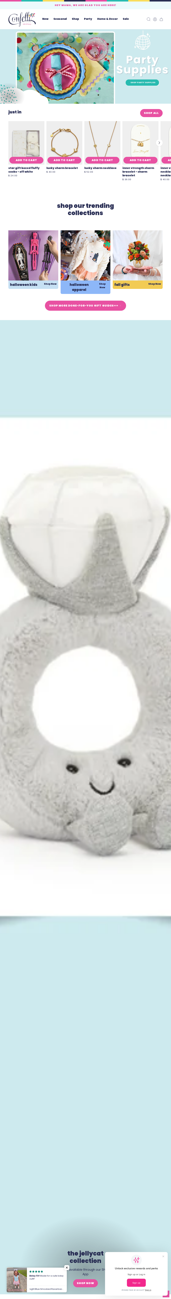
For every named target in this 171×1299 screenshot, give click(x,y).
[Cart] (161, 19)
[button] (60, 19)
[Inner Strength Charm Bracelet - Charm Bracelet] (140, 143)
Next (159, 142)
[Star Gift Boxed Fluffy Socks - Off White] (26, 143)
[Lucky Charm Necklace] (102, 143)
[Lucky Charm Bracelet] (64, 143)
